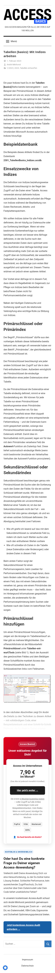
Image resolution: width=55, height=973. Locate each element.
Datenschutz (27, 965)
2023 (16, 68)
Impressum (27, 959)
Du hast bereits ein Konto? (29, 837)
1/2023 (10, 68)
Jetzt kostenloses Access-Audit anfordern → (23, 927)
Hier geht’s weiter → (27, 790)
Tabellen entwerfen (28, 68)
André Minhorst (14, 64)
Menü (14, 41)
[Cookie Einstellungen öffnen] (5, 969)
